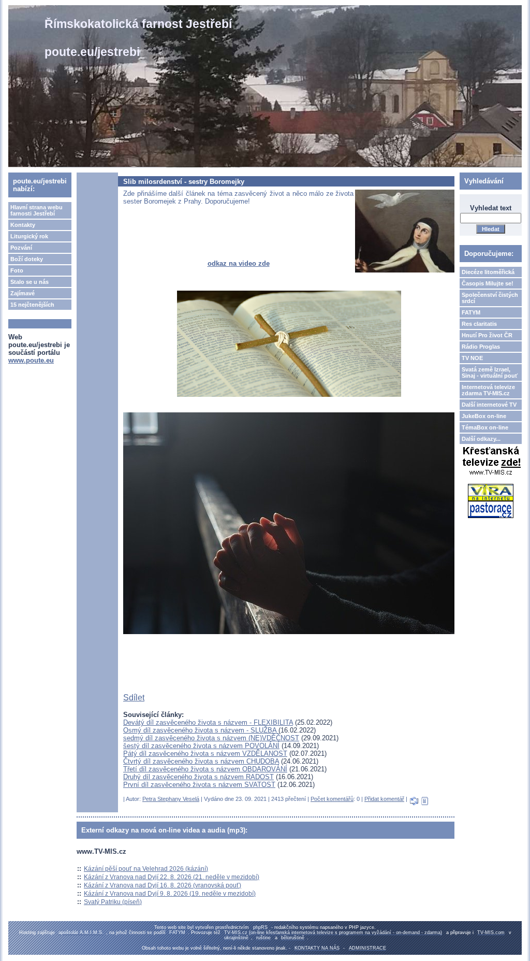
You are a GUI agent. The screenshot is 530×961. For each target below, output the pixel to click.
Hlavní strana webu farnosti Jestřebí (36, 210)
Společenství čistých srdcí (490, 298)
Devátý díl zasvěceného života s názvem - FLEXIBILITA (208, 722)
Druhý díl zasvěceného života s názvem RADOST (198, 777)
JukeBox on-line (484, 416)
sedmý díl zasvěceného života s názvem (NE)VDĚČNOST (211, 738)
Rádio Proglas (481, 346)
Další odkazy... (481, 439)
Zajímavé (22, 293)
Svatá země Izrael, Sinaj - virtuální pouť (490, 372)
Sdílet (133, 697)
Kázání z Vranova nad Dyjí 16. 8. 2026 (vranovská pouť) (162, 885)
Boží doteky (26, 259)
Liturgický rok (29, 236)
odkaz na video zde (239, 263)
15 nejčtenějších (32, 305)
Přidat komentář (384, 799)
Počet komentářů (332, 799)
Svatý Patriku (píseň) (113, 902)
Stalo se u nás (29, 282)
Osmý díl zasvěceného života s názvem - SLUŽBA (200, 730)
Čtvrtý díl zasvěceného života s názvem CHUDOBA (201, 761)
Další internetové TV (489, 404)
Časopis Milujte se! (487, 283)
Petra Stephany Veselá (170, 799)
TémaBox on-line (485, 427)
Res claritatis (479, 324)
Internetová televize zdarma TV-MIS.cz (488, 390)
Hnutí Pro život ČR (487, 335)
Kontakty (22, 225)
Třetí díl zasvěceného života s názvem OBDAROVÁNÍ (205, 769)
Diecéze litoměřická (488, 272)
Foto (16, 270)
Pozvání (21, 248)
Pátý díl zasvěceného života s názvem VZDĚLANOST (205, 753)
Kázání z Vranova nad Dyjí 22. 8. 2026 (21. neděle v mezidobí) (171, 877)
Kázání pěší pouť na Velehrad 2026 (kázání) (146, 868)
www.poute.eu (31, 360)
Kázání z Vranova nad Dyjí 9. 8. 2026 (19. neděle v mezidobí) (170, 893)
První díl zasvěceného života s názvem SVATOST (199, 784)
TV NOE (472, 358)
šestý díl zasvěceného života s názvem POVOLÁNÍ (201, 746)
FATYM (471, 312)
